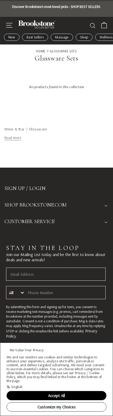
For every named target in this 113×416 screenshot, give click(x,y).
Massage (61, 37)
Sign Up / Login (24, 188)
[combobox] (15, 292)
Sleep (84, 37)
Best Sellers (35, 37)
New (11, 37)
